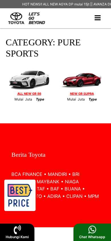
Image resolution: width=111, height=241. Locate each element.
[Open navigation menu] (97, 18)
